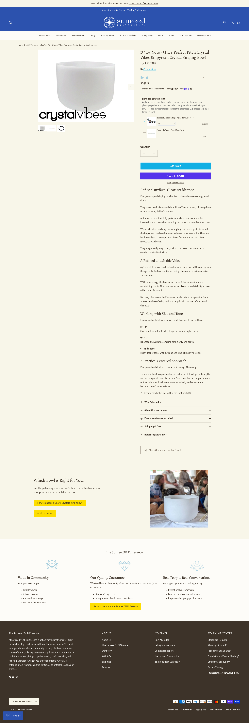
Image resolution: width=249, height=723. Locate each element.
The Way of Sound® (217, 645)
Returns (106, 667)
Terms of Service (215, 710)
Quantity (145, 147)
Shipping (106, 662)
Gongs (93, 36)
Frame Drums (78, 36)
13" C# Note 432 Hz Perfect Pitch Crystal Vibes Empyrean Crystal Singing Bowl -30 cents (62, 45)
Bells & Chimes (108, 36)
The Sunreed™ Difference (115, 645)
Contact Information (232, 710)
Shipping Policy (200, 710)
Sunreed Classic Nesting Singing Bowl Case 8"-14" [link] (175, 118)
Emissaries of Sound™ (219, 662)
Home (20, 45)
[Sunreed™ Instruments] (124, 22)
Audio (172, 36)
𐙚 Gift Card (107, 656)
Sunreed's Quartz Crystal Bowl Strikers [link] (171, 130)
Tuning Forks (147, 36)
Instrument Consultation (167, 656)
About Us (106, 640)
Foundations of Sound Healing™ (224, 656)
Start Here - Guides (217, 640)
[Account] (231, 22)
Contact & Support (164, 651)
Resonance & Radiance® (219, 651)
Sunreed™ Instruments (23, 710)
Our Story (107, 651)
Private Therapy (215, 667)
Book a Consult (44, 513)
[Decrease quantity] (143, 153)
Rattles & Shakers (128, 36)
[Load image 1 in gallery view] (86, 86)
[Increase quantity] (154, 153)
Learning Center (204, 36)
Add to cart (175, 166)
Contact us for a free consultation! (143, 3)
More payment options (175, 183)
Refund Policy (186, 710)
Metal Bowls (61, 36)
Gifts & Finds (186, 36)
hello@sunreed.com (165, 645)
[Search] (10, 22)
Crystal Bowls (44, 36)
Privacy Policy (173, 710)
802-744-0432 (162, 640)
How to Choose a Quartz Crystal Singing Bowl (59, 503)
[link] (151, 121)
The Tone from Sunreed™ (168, 662)
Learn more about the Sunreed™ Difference (116, 606)
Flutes (161, 36)
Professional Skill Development (223, 673)
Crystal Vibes (149, 69)
